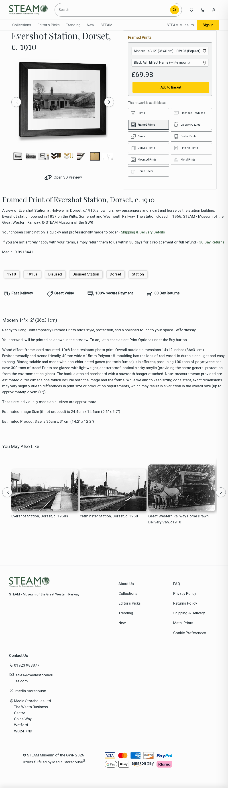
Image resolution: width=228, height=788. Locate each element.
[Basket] (202, 10)
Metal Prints (183, 623)
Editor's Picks (48, 25)
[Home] (29, 10)
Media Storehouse (67, 762)
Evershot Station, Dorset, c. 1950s (39, 516)
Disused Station (86, 274)
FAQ (176, 583)
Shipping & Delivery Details (143, 232)
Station (138, 274)
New (90, 25)
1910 (11, 274)
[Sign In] (214, 10)
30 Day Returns (211, 242)
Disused (55, 274)
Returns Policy (185, 603)
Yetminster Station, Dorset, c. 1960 (109, 516)
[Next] (109, 102)
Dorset (115, 274)
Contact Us (18, 655)
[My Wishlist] (191, 10)
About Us (126, 583)
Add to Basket (171, 87)
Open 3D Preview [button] (67, 177)
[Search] (174, 9)
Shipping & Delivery (189, 613)
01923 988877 (26, 665)
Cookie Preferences (189, 633)
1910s (32, 274)
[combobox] (113, 10)
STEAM (106, 25)
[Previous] (16, 102)
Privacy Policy (184, 593)
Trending (73, 25)
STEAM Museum (180, 25)
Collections (21, 25)
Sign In (208, 25)
